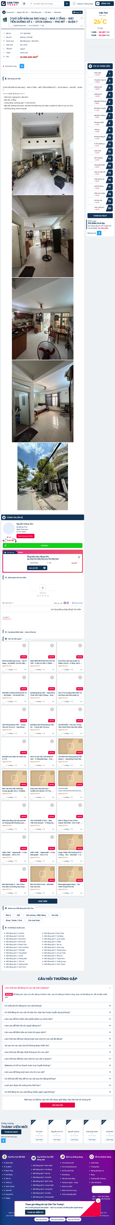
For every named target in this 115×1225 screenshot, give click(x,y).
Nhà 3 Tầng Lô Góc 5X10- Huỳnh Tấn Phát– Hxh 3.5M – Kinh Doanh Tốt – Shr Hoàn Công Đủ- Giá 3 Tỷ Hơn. (69, 821)
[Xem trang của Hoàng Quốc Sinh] (4, 669)
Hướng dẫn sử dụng (98, 1178)
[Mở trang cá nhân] (91, 73)
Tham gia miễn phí (35, 1212)
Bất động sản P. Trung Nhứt (16, 953)
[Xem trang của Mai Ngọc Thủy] (60, 829)
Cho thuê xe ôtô (68, 1162)
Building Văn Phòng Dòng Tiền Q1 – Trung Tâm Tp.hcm (42, 725)
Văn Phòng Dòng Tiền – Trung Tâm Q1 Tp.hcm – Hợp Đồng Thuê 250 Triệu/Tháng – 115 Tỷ (14, 725)
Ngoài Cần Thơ (22, 12)
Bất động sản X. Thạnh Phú (54, 958)
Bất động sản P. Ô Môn (52, 941)
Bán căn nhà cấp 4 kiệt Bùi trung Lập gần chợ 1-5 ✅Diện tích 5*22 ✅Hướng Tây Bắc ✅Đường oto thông (14, 789)
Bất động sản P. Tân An (53, 944)
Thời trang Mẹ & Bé (69, 1194)
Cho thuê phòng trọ (69, 1166)
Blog (93, 1174)
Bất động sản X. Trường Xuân (17, 964)
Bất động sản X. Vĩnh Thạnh (54, 964)
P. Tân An (7, 1178)
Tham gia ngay (100, 215)
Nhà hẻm (57, 12)
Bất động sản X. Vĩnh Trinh (16, 967)
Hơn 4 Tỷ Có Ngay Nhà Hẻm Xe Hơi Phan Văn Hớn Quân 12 (70, 693)
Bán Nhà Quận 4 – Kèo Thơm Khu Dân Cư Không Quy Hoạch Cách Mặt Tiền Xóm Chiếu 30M (14, 885)
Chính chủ (24, 52)
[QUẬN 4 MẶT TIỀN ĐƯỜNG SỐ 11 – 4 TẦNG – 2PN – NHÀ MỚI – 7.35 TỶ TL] (70, 842)
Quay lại (77, 12)
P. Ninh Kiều (8, 1162)
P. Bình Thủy (8, 1170)
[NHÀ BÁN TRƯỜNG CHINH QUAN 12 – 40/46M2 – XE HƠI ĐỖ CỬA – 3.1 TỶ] (14, 682)
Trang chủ (10, 12)
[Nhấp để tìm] (67, 3)
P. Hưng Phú (8, 1194)
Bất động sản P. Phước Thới (16, 944)
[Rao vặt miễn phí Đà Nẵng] (100, 60)
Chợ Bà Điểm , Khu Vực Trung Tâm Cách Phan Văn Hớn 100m (70, 725)
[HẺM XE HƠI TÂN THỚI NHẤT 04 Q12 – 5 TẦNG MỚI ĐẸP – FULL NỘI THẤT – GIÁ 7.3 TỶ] (42, 746)
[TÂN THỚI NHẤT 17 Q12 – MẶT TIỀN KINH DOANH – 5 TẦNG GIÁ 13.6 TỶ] (42, 810)
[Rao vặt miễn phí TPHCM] (100, 46)
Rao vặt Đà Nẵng (57, 1219)
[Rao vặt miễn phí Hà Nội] (100, 53)
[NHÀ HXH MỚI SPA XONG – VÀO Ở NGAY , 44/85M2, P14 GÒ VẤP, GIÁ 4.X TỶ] (14, 650)
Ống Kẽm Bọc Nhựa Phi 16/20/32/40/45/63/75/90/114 (43, 557)
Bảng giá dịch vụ (97, 1170)
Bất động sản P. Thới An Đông (17, 947)
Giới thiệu (94, 1162)
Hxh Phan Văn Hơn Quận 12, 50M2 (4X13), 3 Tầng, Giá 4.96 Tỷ (70, 662)
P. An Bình (7, 1166)
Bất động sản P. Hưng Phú (16, 939)
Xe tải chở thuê (67, 1170)
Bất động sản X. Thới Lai (15, 961)
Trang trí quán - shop (70, 1182)
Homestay (66, 1174)
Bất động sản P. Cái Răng (53, 936)
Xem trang (39, 1139)
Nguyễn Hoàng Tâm (25, 523)
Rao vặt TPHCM (74, 1219)
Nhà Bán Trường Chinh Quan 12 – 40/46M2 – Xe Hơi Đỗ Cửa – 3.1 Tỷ (14, 693)
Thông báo (95, 1166)
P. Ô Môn (7, 1198)
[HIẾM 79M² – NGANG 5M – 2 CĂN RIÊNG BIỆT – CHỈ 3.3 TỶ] (14, 842)
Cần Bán (48, 12)
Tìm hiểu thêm (103, 228)
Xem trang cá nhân (25, 536)
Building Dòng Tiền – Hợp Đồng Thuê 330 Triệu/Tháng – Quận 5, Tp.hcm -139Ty (42, 693)
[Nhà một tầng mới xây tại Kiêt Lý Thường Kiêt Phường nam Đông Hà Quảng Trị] (14, 810)
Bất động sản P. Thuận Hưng (55, 950)
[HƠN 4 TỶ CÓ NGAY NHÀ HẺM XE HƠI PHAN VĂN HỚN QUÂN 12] (70, 682)
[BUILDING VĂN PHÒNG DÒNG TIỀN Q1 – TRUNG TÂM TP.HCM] (42, 714)
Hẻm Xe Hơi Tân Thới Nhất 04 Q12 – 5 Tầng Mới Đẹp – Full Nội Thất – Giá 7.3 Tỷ (41, 757)
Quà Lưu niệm (67, 1186)
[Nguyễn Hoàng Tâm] (9, 529)
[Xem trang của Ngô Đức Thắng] (4, 797)
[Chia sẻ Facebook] (22, 66)
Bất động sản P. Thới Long (54, 947)
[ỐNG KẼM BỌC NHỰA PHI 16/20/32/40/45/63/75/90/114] (13, 563)
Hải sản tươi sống (68, 1178)
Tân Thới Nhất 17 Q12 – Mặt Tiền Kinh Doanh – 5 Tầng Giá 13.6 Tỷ (41, 821)
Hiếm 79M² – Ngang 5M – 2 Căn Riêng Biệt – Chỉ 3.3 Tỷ (14, 853)
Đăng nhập (78, 603)
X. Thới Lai (8, 1182)
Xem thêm (42, 901)
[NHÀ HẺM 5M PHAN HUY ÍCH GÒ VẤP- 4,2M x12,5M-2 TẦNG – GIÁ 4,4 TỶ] (42, 650)
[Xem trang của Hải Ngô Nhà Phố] (4, 861)
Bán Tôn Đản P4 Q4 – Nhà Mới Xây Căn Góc (41, 885)
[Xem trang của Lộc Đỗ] (32, 701)
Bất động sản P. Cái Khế (15, 936)
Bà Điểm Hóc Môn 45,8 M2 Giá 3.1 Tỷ (14, 757)
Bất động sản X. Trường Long (55, 961)
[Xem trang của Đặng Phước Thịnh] (60, 861)
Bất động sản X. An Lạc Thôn (55, 953)
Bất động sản (36, 12)
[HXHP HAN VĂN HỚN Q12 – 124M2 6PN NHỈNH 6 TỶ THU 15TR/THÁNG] (42, 778)
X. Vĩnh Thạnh (9, 1186)
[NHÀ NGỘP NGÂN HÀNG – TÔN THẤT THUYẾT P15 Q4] (70, 874)
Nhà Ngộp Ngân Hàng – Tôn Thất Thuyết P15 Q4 (69, 885)
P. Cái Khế (7, 1190)
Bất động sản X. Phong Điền (16, 958)
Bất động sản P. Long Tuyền (54, 939)
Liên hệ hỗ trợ (96, 1182)
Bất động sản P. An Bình (15, 933)
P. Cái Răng (8, 1174)
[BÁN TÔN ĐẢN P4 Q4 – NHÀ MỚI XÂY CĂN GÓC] (42, 874)
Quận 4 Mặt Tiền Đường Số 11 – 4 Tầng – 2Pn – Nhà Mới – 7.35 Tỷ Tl (70, 853)
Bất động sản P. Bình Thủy (54, 933)
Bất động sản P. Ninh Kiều (15, 941)
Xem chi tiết (33, 568)
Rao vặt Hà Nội (41, 1219)
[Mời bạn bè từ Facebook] (99, 233)
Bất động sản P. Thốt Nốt (15, 950)
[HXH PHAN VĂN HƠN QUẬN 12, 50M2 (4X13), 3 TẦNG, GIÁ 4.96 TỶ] (70, 650)
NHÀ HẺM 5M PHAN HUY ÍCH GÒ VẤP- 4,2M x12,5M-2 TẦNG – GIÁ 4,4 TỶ (42, 662)
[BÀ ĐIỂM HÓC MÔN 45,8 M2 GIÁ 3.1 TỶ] (14, 746)
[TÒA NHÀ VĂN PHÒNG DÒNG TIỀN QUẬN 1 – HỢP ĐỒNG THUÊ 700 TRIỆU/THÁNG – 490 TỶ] (70, 746)
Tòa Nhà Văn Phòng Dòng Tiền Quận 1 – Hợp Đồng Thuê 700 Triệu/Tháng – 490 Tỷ (70, 757)
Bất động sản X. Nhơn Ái (53, 955)
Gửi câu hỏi (57, 1105)
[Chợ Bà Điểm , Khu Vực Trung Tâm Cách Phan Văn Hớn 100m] (70, 714)
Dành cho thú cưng (69, 1190)
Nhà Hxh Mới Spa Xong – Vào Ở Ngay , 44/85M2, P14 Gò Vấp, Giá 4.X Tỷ (14, 662)
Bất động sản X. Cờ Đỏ (14, 955)
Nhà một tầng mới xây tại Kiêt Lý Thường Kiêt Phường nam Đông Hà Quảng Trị (14, 821)
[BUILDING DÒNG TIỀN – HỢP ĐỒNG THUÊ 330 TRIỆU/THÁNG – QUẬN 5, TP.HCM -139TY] (42, 682)
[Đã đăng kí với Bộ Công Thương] (101, 1192)
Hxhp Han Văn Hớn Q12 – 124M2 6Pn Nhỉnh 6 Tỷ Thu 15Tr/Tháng (40, 789)
